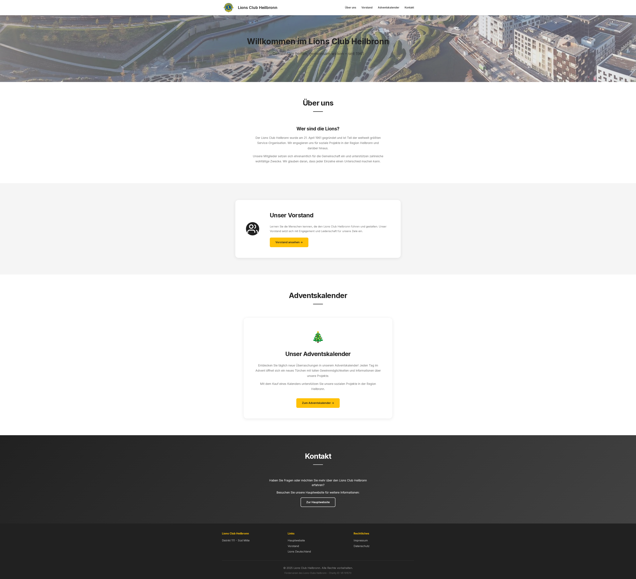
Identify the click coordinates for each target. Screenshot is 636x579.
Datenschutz (362, 546)
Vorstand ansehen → (289, 242)
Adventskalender (388, 7)
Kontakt (409, 7)
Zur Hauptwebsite (318, 502)
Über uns (350, 7)
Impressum (361, 540)
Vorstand (366, 7)
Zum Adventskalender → (318, 403)
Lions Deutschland (299, 551)
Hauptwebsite (296, 540)
